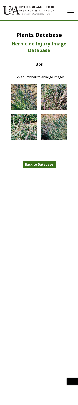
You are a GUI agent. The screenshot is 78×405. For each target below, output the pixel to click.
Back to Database (39, 164)
